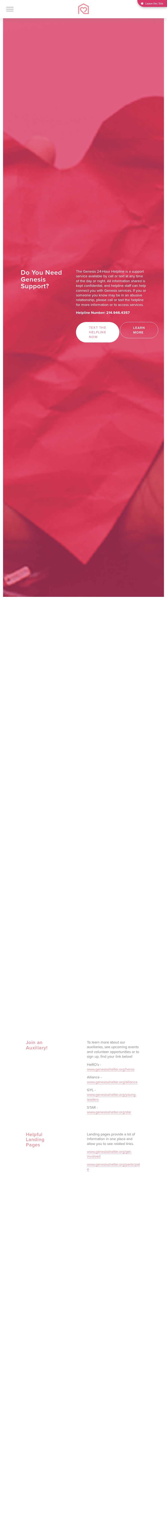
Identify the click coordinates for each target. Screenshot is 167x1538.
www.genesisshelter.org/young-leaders (111, 1097)
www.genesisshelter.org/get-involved (109, 1154)
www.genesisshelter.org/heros (110, 1069)
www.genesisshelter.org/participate (113, 1167)
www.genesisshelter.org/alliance (112, 1081)
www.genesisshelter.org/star (109, 1112)
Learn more (139, 330)
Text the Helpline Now (97, 332)
